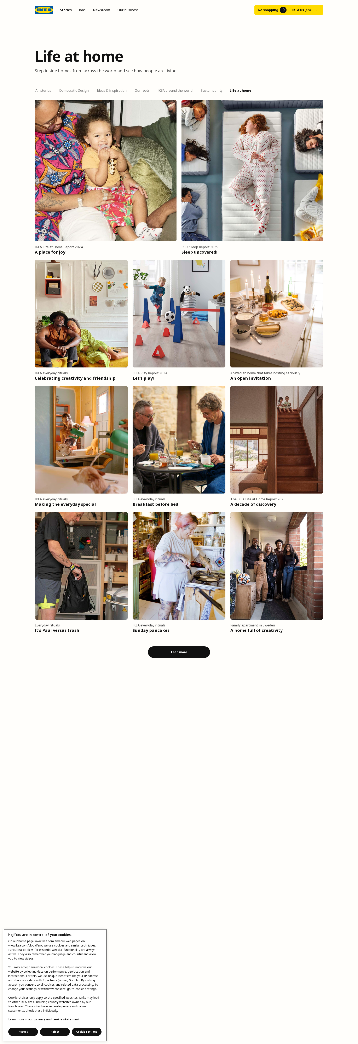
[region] (55, 985)
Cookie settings (86, 1031)
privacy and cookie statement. (57, 1019)
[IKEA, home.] (44, 10)
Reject (55, 1031)
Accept (23, 1031)
